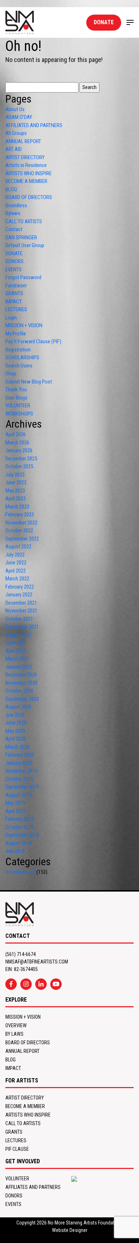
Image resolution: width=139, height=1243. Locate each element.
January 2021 (18, 667)
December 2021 (21, 603)
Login (11, 317)
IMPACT (13, 301)
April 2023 (15, 498)
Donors (13, 1195)
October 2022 (19, 530)
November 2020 (21, 683)
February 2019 (19, 819)
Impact (13, 1068)
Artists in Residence (26, 165)
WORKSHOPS (19, 414)
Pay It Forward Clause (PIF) (33, 341)
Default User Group (24, 245)
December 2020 (21, 675)
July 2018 (15, 851)
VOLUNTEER (17, 405)
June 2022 (15, 562)
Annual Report (22, 1051)
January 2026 (18, 450)
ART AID (13, 149)
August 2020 (18, 707)
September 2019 (22, 787)
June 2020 (15, 723)
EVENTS (13, 269)
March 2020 (17, 747)
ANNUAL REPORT (23, 141)
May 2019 (15, 803)
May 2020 (15, 731)
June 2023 (15, 482)
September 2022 (22, 539)
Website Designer (69, 1230)
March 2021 (17, 659)
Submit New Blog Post (28, 381)
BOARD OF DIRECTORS (28, 197)
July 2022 (15, 555)
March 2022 (17, 578)
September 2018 (22, 835)
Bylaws (12, 213)
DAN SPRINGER (21, 237)
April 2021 (15, 651)
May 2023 (15, 490)
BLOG (11, 189)
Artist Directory (24, 1097)
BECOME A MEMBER (26, 181)
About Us (15, 109)
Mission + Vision (23, 1016)
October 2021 (19, 619)
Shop (10, 373)
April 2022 (15, 571)
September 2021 (22, 626)
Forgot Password (23, 277)
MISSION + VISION (23, 325)
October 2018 (19, 827)
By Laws (14, 1034)
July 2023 (15, 474)
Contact (13, 229)
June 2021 (15, 642)
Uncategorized (20, 872)
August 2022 (18, 546)
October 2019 (19, 779)
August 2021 (18, 635)
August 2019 (18, 795)
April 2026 (15, 434)
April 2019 (15, 811)
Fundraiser (16, 285)
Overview (16, 1025)
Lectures (15, 1140)
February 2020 (19, 755)
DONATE (104, 22)
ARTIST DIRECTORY (25, 157)
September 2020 (22, 699)
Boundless (16, 205)
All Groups (16, 133)
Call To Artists (23, 1123)
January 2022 (18, 594)
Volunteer (17, 1178)
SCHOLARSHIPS (22, 357)
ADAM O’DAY (18, 117)
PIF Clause (17, 1149)
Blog (10, 1059)
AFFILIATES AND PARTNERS (33, 125)
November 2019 (21, 771)
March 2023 (17, 506)
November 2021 (21, 610)
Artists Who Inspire (28, 1114)
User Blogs (16, 398)
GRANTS (14, 293)
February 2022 (19, 587)
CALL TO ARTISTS (23, 221)
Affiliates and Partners (33, 1187)
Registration (18, 349)
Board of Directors (27, 1042)
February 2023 (19, 514)
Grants (13, 1131)
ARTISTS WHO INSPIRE (28, 173)
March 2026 (17, 442)
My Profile (15, 333)
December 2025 (21, 458)
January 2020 (18, 763)
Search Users (18, 365)
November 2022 (21, 522)
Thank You (16, 389)
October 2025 (19, 466)
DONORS (14, 261)
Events (13, 1204)
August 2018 (18, 843)
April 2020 (15, 739)
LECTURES (16, 309)
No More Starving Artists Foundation (84, 1223)
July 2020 (15, 715)
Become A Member (25, 1106)
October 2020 (19, 691)
